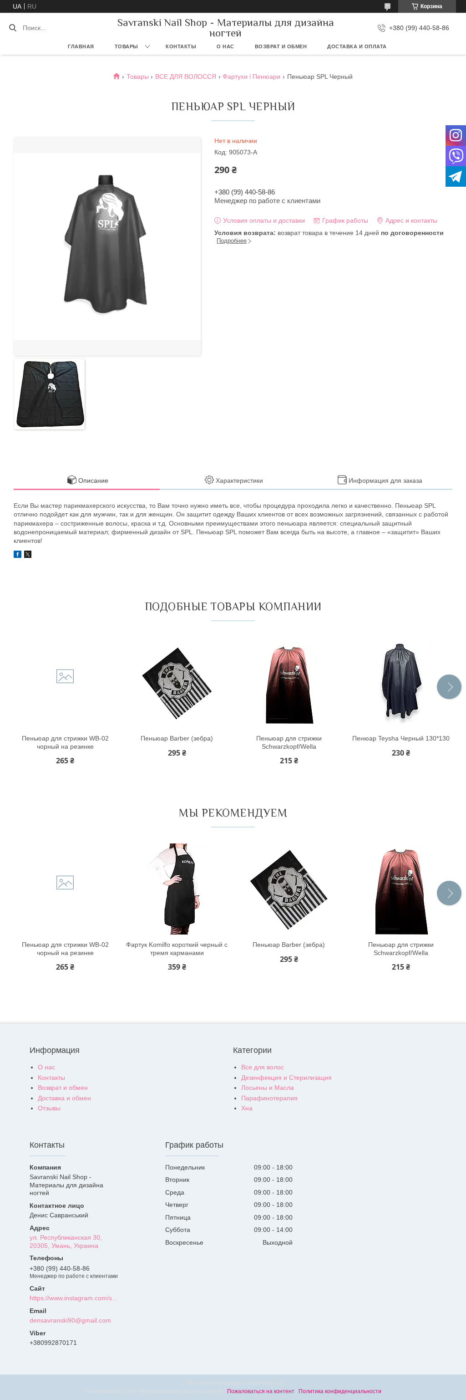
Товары (126, 46)
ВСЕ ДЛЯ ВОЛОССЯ (185, 76)
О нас (225, 46)
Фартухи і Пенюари (251, 76)
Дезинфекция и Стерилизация (286, 1077)
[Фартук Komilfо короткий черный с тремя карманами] (177, 889)
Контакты (181, 46)
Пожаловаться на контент (260, 1391)
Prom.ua (273, 1383)
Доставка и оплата (357, 46)
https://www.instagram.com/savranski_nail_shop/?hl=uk (75, 1298)
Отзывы (49, 1108)
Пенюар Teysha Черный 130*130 (401, 738)
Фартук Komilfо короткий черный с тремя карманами (177, 948)
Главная (81, 46)
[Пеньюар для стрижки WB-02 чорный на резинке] (65, 682)
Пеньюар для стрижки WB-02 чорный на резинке (65, 742)
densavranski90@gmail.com (70, 1320)
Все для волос (262, 1067)
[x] (27, 555)
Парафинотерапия (269, 1098)
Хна (247, 1108)
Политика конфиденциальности (340, 1391)
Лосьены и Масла (267, 1087)
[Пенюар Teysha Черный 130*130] (401, 682)
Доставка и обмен (64, 1098)
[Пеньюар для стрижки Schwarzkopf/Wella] (289, 682)
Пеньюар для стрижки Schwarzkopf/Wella (289, 742)
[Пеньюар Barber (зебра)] (177, 682)
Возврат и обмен (281, 46)
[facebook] (17, 555)
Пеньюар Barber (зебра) (177, 738)
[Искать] (12, 27)
